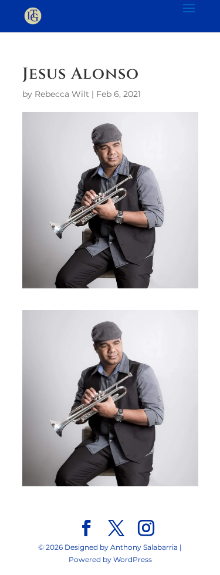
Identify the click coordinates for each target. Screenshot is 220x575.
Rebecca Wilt (62, 94)
